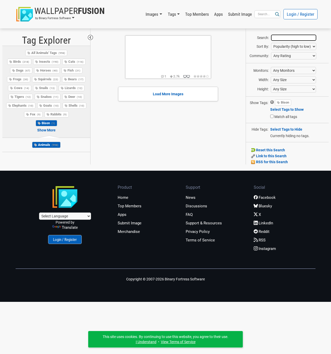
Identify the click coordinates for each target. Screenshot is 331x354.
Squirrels (48, 79)
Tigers (22, 97)
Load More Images (168, 94)
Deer (75, 97)
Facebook (267, 197)
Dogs (23, 70)
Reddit (264, 231)
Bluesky (265, 206)
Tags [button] (172, 14)
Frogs (20, 79)
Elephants (22, 105)
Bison (48, 123)
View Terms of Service (178, 342)
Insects (48, 62)
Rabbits (58, 114)
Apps (218, 14)
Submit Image (240, 14)
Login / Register (300, 14)
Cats (76, 62)
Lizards (73, 88)
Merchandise (129, 231)
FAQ (189, 214)
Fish (73, 70)
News (190, 197)
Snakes (49, 97)
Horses (49, 70)
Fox (35, 114)
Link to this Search (271, 156)
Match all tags (285, 117)
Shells (76, 105)
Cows (21, 88)
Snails (47, 88)
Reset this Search (270, 150)
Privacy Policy (198, 231)
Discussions (196, 206)
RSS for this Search (271, 162)
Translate (70, 227)
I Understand (146, 342)
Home (123, 197)
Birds (21, 62)
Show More (46, 130)
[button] (60, 14)
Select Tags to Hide (286, 129)
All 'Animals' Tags (48, 53)
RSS (262, 240)
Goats (51, 105)
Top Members (197, 14)
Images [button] (152, 14)
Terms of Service (200, 240)
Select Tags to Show (287, 109)
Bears (76, 79)
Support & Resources (204, 223)
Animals (48, 145)
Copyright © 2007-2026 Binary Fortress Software (165, 279)
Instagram (267, 248)
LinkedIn (266, 223)
